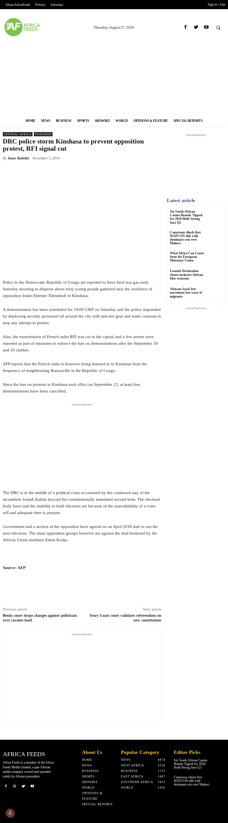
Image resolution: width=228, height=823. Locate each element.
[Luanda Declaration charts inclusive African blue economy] (215, 276)
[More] (143, 171)
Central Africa (17, 134)
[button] (218, 27)
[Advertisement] (114, 76)
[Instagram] (15, 786)
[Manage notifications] (10, 813)
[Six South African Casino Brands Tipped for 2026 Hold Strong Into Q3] (215, 216)
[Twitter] (196, 27)
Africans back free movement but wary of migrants (186, 292)
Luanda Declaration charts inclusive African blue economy (186, 274)
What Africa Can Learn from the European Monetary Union (187, 256)
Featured (43, 134)
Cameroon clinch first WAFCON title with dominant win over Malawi (185, 237)
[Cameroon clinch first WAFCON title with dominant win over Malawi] (215, 237)
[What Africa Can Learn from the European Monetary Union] (215, 258)
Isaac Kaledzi (18, 158)
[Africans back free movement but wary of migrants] (215, 294)
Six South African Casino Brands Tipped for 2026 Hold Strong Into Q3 (186, 217)
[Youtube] (206, 27)
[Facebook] (185, 27)
